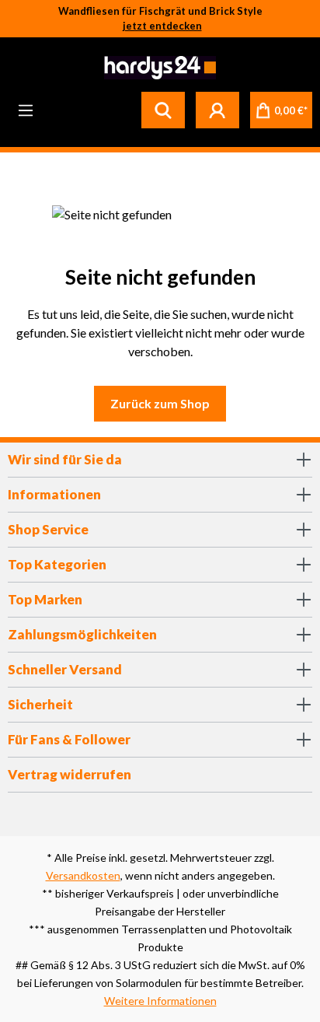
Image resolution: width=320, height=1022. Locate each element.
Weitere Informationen (160, 1000)
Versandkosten (83, 875)
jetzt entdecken (162, 25)
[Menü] (25, 110)
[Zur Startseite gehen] (158, 67)
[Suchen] (163, 110)
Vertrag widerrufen (69, 774)
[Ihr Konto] (217, 110)
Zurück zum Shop (160, 403)
